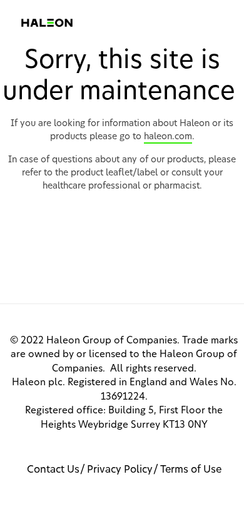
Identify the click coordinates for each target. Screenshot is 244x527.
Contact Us (53, 470)
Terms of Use (190, 470)
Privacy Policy (120, 470)
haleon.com (168, 136)
